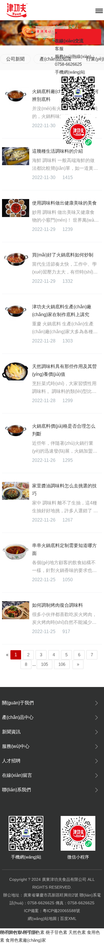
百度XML (68, 918)
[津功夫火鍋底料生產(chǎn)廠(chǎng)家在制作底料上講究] (15, 312)
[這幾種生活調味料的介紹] (15, 156)
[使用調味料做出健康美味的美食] (15, 208)
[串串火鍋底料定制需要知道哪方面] (15, 551)
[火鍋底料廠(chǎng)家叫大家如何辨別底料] (15, 96)
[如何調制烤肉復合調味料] (15, 610)
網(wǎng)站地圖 (42, 918)
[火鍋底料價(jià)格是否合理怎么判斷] (15, 431)
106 (61, 664)
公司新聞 (15, 59)
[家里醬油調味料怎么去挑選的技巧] (15, 491)
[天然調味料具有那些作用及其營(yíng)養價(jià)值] (15, 371)
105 (44, 664)
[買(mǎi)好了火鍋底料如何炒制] (15, 260)
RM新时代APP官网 (18, 932)
